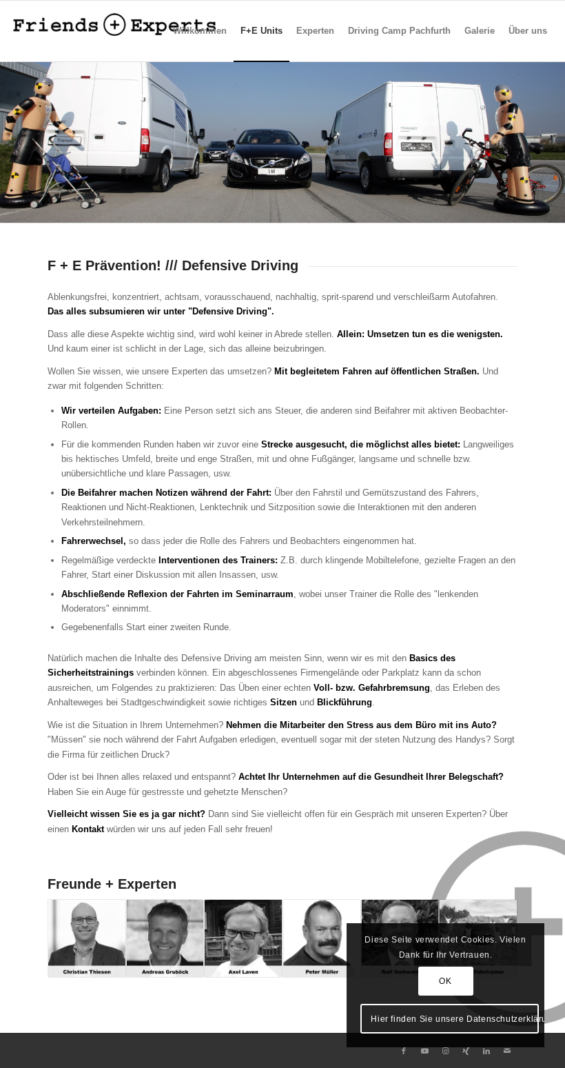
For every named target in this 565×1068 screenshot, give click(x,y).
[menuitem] (200, 31)
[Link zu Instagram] (445, 1050)
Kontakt (88, 829)
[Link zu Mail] (507, 1050)
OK (445, 981)
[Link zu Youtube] (424, 1050)
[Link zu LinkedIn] (486, 1050)
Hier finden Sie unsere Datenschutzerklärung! (454, 1019)
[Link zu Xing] (465, 1050)
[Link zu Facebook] (403, 1050)
